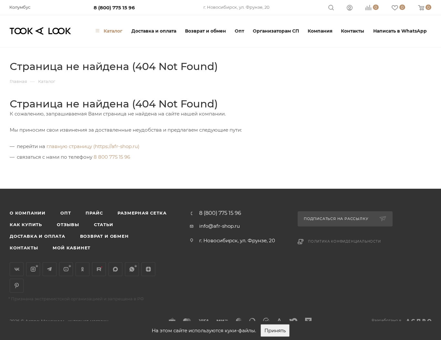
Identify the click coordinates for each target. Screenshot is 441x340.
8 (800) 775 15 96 (114, 8)
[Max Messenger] (115, 269)
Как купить (26, 224)
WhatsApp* (132, 269)
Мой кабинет (71, 247)
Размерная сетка (142, 212)
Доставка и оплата (37, 236)
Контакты (24, 247)
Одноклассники (82, 269)
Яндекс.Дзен (148, 269)
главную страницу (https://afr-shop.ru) (92, 146)
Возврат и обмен (104, 236)
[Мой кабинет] (350, 9)
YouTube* (66, 269)
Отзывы (68, 224)
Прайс (94, 212)
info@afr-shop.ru (219, 226)
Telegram (49, 269)
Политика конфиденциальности (344, 241)
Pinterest (17, 286)
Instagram (33, 269)
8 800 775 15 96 (112, 157)
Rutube (99, 269)
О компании (28, 212)
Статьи (103, 224)
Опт (65, 212)
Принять (275, 330)
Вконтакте (17, 269)
